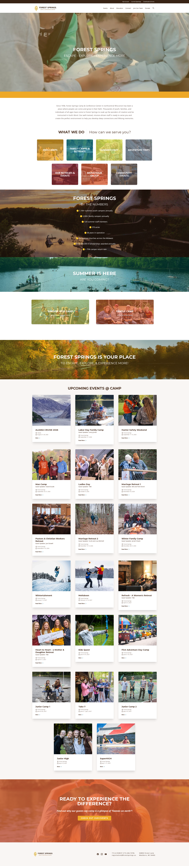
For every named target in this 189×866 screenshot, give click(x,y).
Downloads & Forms (148, 1)
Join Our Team (138, 8)
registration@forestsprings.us (124, 855)
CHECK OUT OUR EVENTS (94, 818)
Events (105, 8)
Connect (128, 8)
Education (119, 8)
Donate (147, 8)
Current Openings (136, 1)
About (112, 8)
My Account (125, 1)
